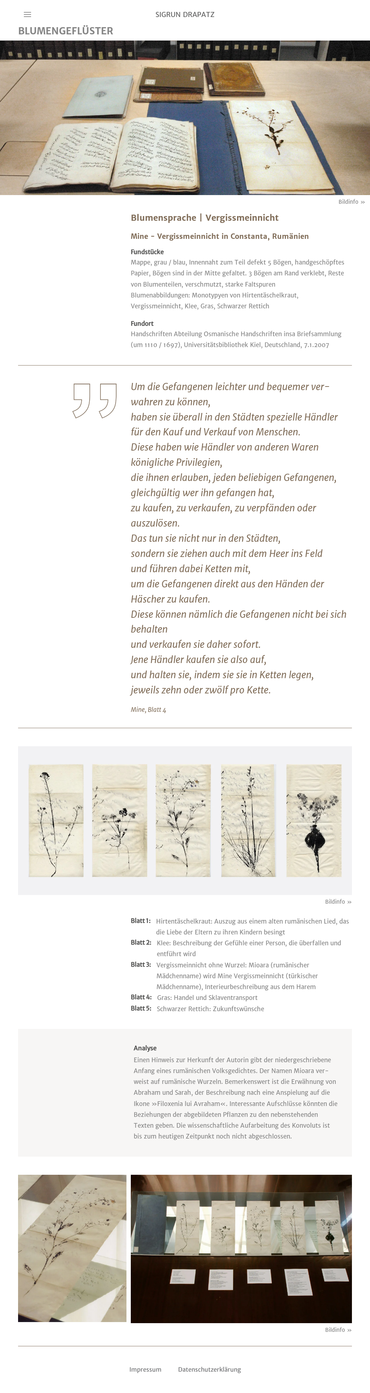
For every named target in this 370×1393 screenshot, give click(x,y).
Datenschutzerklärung (209, 1369)
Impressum (145, 1369)
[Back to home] (185, 14)
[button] (34, 14)
